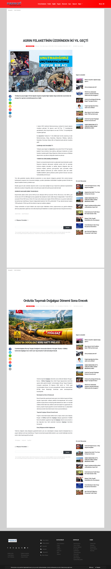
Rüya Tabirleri (93, 549)
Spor (69, 4)
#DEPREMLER (25, 214)
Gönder (67, 227)
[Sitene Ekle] (28, 547)
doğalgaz (48, 379)
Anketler (92, 545)
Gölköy (43, 381)
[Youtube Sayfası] (17, 547)
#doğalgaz (17, 440)
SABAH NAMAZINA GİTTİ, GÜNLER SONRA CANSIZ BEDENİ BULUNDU (91, 126)
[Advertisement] (55, 25)
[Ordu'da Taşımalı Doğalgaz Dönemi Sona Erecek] (40, 327)
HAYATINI (45, 145)
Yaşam (59, 4)
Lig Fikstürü (76, 550)
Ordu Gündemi (42, 4)
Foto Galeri (45, 540)
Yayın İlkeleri (11, 555)
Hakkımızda (10, 553)
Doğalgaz (48, 381)
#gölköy (29, 440)
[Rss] (22, 547)
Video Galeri (45, 543)
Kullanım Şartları (25, 553)
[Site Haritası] (25, 547)
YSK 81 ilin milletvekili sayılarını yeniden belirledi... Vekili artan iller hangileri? (92, 93)
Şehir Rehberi (77, 557)
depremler (41, 136)
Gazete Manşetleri (78, 559)
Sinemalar (76, 554)
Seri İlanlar (76, 556)
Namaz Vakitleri (77, 547)
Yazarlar (44, 546)
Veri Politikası (11, 557)
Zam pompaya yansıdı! (91, 87)
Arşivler (44, 549)
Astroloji (92, 550)
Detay (91, 567)
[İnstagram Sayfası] (14, 547)
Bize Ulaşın (45, 555)
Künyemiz (45, 552)
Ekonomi (64, 4)
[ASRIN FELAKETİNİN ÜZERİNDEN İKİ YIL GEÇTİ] (40, 70)
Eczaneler (76, 549)
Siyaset (74, 4)
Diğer (80, 4)
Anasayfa (10, 10)
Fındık (49, 4)
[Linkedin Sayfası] (20, 547)
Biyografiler (93, 547)
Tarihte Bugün (77, 552)
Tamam (98, 567)
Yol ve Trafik (77, 545)
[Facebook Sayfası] (8, 547)
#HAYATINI (17, 214)
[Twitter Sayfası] (11, 547)
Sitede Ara (92, 543)
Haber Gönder (24, 557)
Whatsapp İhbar (25, 555)
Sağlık (54, 4)
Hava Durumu (77, 543)
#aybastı (24, 440)
